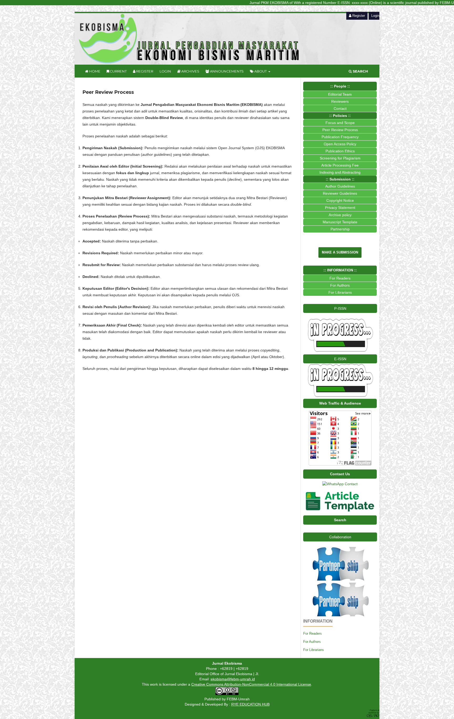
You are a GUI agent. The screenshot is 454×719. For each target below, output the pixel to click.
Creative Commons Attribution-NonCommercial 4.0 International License (251, 684)
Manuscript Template (340, 222)
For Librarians (313, 650)
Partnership (340, 229)
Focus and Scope (340, 123)
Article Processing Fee (340, 165)
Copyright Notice (340, 200)
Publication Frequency (340, 137)
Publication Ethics (340, 151)
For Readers (312, 633)
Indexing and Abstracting (339, 172)
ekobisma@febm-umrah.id (233, 679)
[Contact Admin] (340, 484)
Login (165, 71)
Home (94, 71)
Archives (189, 71)
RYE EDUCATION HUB (250, 704)
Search (360, 71)
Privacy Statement (340, 207)
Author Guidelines (340, 186)
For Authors (312, 642)
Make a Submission (340, 252)
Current (118, 71)
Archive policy (340, 215)
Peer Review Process (340, 130)
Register (144, 71)
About (260, 71)
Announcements (226, 71)
